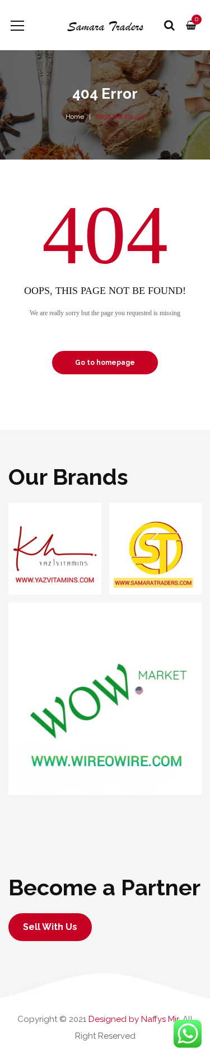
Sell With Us (50, 927)
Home (75, 116)
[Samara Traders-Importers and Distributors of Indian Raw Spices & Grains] (105, 25)
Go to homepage (105, 363)
